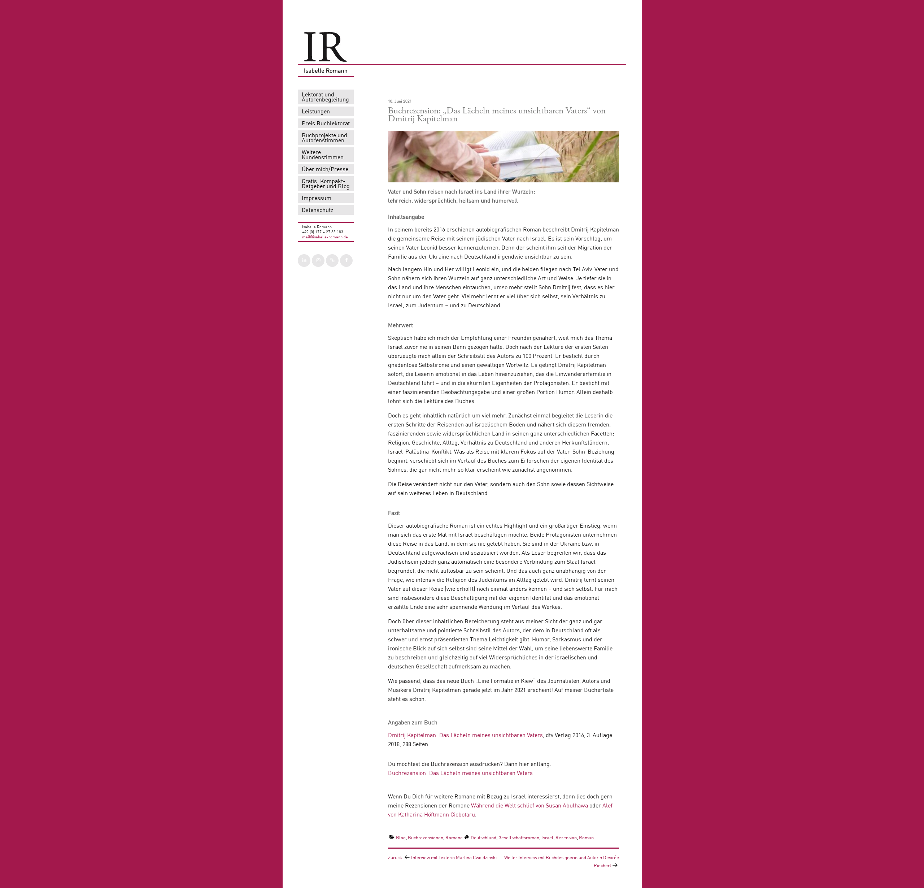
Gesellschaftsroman (518, 838)
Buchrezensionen (425, 838)
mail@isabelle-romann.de (325, 237)
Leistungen (316, 112)
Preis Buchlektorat (326, 124)
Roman (586, 838)
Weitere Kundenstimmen (323, 155)
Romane (454, 838)
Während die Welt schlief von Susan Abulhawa (529, 806)
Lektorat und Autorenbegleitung (325, 97)
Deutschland (483, 838)
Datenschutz (317, 210)
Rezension (566, 838)
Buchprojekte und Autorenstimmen (324, 138)
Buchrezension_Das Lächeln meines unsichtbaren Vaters (460, 773)
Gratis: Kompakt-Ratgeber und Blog (326, 184)
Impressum (316, 199)
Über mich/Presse (325, 170)
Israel (547, 838)
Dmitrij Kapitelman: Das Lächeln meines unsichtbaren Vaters (465, 735)
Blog (401, 838)
